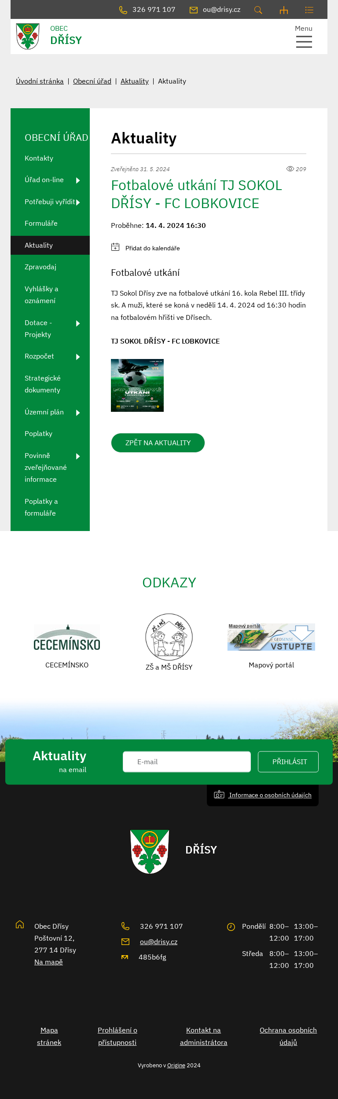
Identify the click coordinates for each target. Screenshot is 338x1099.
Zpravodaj (40, 266)
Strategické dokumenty (43, 384)
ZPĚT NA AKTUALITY (158, 442)
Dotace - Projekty (38, 328)
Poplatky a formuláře (41, 507)
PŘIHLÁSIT (289, 762)
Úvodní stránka (40, 81)
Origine (176, 1065)
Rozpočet (39, 356)
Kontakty (39, 158)
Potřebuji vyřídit (50, 201)
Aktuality (135, 81)
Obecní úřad (92, 81)
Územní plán (44, 411)
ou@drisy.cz (158, 941)
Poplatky (38, 433)
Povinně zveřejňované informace (46, 467)
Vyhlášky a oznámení (42, 294)
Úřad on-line (44, 179)
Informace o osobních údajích (270, 795)
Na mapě (48, 961)
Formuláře (41, 223)
